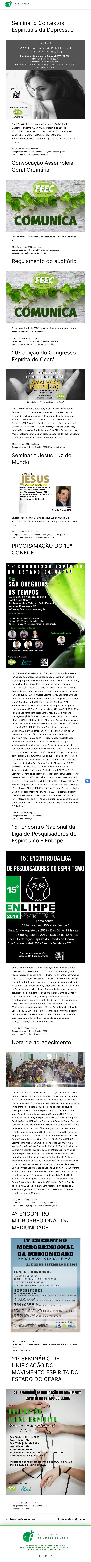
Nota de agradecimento (41, 1042)
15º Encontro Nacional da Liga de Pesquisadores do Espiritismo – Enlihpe (44, 834)
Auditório (28, 344)
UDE (55, 1205)
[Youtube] (45, 1556)
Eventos (38, 152)
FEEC (45, 152)
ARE (25, 1205)
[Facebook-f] (39, 1556)
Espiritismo (28, 154)
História (44, 1034)
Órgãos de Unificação (50, 250)
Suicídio (44, 154)
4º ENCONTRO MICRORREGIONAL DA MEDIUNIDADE (40, 1220)
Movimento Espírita (56, 152)
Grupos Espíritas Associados (40, 1205)
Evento (37, 154)
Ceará (31, 152)
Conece (27, 819)
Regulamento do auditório (44, 261)
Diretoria (32, 1202)
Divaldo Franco (30, 537)
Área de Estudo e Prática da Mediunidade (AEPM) (50, 1344)
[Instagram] (51, 1556)
